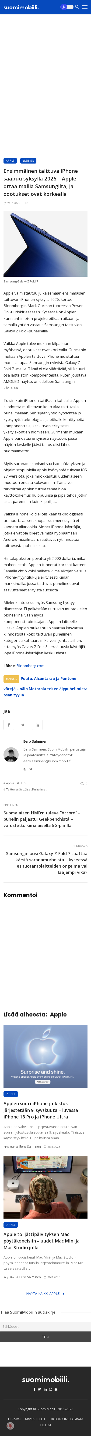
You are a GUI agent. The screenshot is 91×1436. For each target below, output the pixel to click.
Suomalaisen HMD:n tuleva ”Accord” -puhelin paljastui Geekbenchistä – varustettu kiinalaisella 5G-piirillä (42, 819)
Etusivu (14, 1419)
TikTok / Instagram (66, 1419)
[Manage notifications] (10, 1425)
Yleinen (28, 161)
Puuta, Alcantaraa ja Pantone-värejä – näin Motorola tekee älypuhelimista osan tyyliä (46, 687)
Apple (10, 161)
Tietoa (45, 1425)
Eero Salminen (35, 741)
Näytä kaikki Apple (43, 1293)
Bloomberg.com (31, 665)
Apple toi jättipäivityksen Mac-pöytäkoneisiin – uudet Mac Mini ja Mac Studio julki (42, 1241)
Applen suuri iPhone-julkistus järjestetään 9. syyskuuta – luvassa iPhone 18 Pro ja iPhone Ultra (41, 1110)
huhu (23, 783)
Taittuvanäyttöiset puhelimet (26, 789)
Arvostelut (35, 1419)
